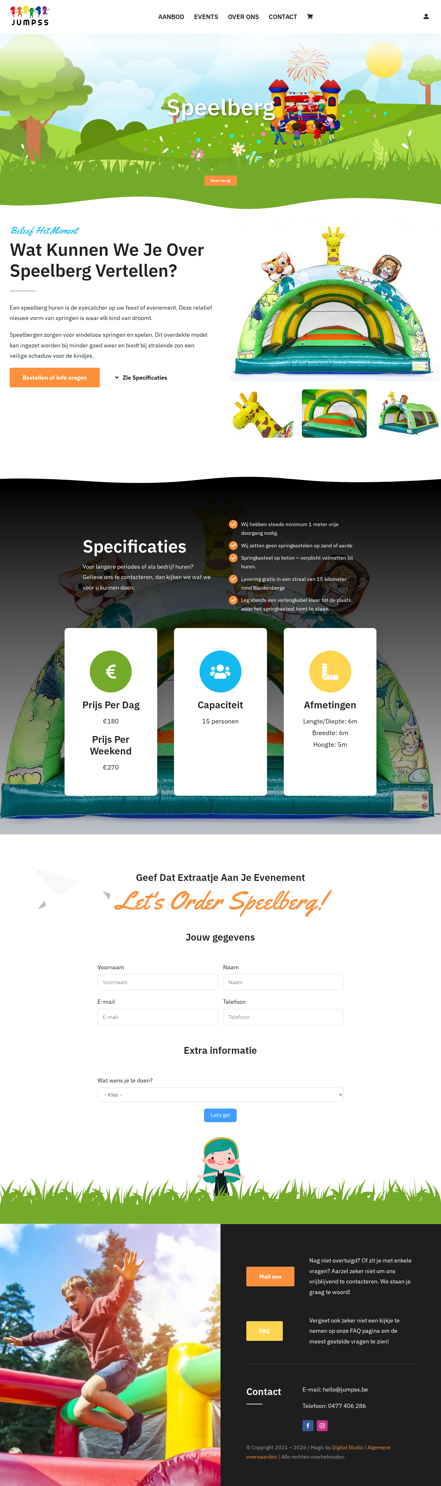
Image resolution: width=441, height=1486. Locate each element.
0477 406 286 (347, 1406)
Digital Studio (347, 1447)
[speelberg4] (334, 392)
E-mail (106, 1001)
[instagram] (322, 1425)
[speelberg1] (407, 392)
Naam (231, 967)
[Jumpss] (30, 7)
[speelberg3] (334, 226)
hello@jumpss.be (345, 1389)
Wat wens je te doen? (125, 1080)
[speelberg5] (261, 392)
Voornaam (110, 967)
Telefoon (234, 1001)
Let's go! (220, 1115)
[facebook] (308, 1425)
